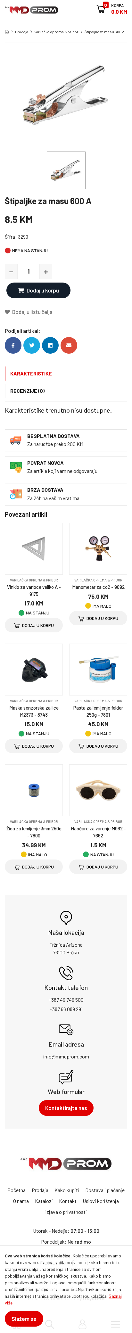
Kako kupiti (66, 1190)
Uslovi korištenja (101, 1201)
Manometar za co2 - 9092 (98, 587)
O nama (21, 1201)
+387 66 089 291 (66, 1009)
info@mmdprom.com (66, 1056)
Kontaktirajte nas (66, 1108)
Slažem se (24, 1318)
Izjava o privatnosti (66, 1212)
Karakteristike (31, 373)
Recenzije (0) (27, 391)
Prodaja (21, 31)
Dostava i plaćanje (105, 1190)
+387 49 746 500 (66, 1000)
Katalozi (44, 1201)
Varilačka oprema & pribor (56, 31)
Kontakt (68, 1201)
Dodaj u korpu (43, 290)
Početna (16, 1190)
